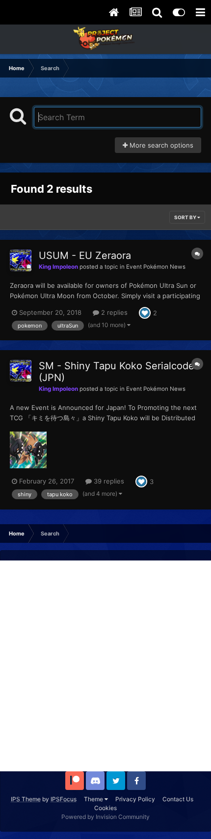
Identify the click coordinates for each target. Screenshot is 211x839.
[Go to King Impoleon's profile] (20, 260)
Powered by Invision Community (105, 816)
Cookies (105, 808)
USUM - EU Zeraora (85, 255)
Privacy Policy (135, 799)
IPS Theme (26, 799)
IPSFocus (64, 799)
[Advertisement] (105, 665)
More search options (160, 145)
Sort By (185, 217)
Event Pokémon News (155, 266)
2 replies (113, 312)
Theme (94, 799)
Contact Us (177, 799)
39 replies (108, 481)
